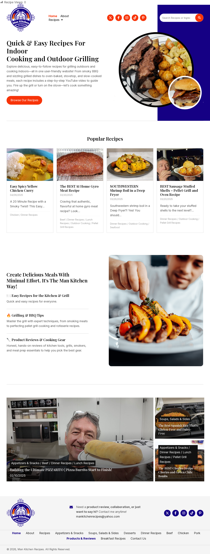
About (30, 533)
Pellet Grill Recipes (170, 222)
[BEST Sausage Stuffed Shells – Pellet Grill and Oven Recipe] (180, 190)
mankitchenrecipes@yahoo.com (98, 516)
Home (16, 533)
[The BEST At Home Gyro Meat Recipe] (80, 190)
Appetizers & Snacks (69, 533)
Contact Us (138, 538)
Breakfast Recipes (113, 538)
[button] (110, 17)
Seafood (115, 227)
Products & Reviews (81, 538)
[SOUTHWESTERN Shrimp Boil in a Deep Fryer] (130, 190)
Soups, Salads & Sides (103, 533)
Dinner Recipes (29, 214)
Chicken (14, 214)
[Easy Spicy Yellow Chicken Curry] (30, 190)
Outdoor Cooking (80, 223)
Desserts (130, 533)
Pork (197, 533)
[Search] (199, 18)
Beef (62, 219)
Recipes (44, 533)
